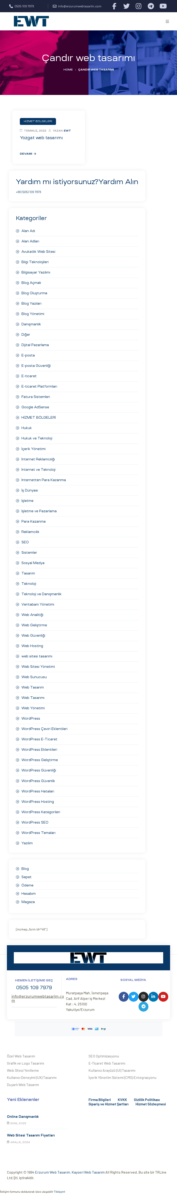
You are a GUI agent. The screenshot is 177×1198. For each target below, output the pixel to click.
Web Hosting (32, 646)
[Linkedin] (153, 997)
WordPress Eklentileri (39, 749)
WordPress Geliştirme (39, 760)
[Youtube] (163, 6)
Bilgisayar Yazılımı (35, 272)
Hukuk (26, 428)
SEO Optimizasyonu (103, 1056)
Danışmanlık (31, 324)
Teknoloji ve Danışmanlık (41, 594)
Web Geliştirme (34, 625)
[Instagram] (139, 6)
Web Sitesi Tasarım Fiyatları (31, 1135)
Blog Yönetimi (32, 313)
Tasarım (28, 573)
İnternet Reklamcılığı (38, 459)
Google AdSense (35, 407)
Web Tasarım (32, 687)
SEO (25, 542)
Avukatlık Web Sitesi (38, 251)
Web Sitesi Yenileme (23, 1070)
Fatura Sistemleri (35, 396)
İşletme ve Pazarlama (39, 511)
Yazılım (27, 843)
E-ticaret (29, 376)
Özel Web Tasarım (21, 1056)
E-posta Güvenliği (36, 365)
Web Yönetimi (33, 708)
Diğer (25, 334)
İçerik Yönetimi (33, 448)
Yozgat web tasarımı (41, 138)
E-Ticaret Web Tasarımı (106, 1063)
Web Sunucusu (34, 677)
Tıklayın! (59, 1191)
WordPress (30, 718)
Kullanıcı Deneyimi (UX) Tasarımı (31, 1077)
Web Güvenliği (33, 635)
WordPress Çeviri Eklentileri (44, 728)
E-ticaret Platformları (39, 386)
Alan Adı (28, 231)
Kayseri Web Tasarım (88, 1172)
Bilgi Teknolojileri (35, 262)
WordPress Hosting (37, 801)
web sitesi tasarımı (36, 656)
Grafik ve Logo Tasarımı (25, 1063)
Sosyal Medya (32, 563)
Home (68, 69)
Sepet (26, 877)
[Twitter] (126, 6)
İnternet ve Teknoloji (38, 469)
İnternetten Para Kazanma (43, 480)
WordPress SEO (34, 822)
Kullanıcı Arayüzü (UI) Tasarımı (111, 1070)
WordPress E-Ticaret (39, 739)
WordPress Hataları (37, 791)
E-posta (28, 355)
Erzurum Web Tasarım (52, 1172)
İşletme (27, 500)
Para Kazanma (33, 521)
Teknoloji (28, 583)
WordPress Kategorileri (40, 812)
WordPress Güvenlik (38, 781)
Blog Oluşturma (34, 293)
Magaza (28, 902)
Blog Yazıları (31, 303)
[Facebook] (114, 6)
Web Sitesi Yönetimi (38, 666)
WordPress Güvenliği (38, 770)
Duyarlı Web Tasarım (23, 1084)
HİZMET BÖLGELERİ (38, 417)
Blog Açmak (31, 282)
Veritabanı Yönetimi (37, 604)
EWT (67, 131)
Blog (25, 868)
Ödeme (27, 885)
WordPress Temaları (38, 832)
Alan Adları (30, 241)
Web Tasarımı (32, 697)
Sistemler (29, 552)
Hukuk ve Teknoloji (36, 438)
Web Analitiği (32, 614)
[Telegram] (151, 6)
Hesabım (28, 893)
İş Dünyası (29, 490)
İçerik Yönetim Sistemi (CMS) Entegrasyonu (122, 1077)
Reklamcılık (30, 531)
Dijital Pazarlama (35, 345)
